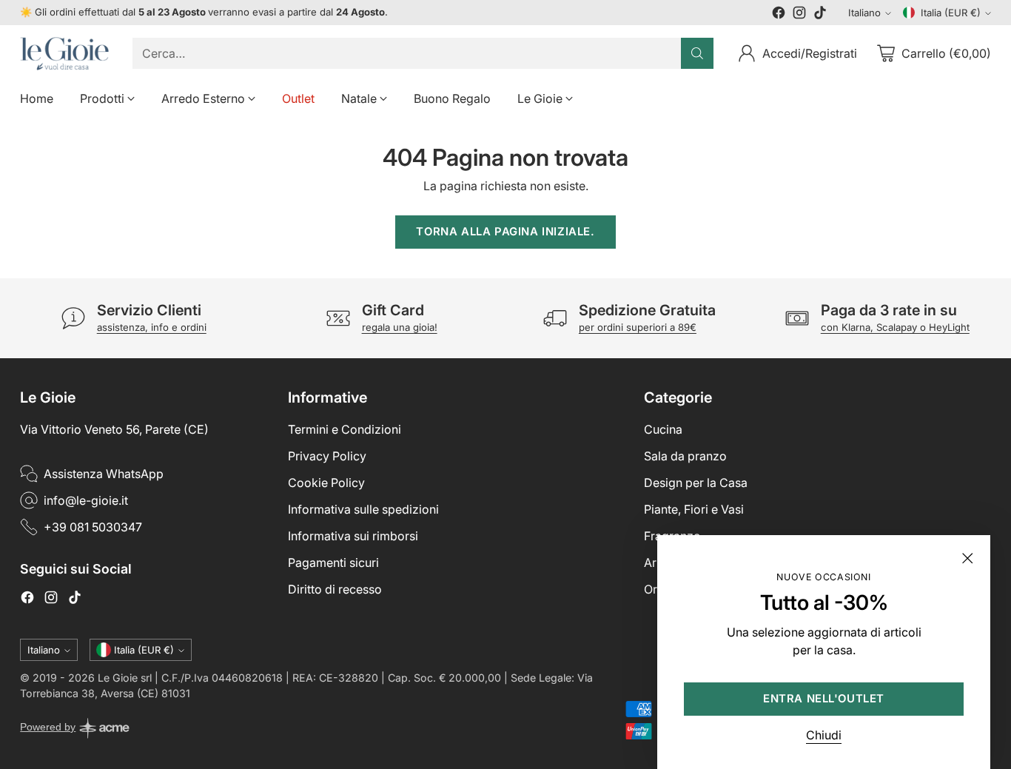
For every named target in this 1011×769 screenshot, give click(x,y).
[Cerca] (697, 53)
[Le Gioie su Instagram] (799, 14)
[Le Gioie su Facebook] (778, 14)
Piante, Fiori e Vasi (694, 509)
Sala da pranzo (685, 456)
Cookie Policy (326, 482)
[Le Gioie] (64, 53)
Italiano (864, 13)
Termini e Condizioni (344, 429)
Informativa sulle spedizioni (363, 509)
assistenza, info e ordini (151, 327)
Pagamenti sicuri (333, 562)
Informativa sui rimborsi (353, 535)
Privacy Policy (327, 456)
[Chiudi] (967, 558)
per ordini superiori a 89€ (637, 327)
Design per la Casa (696, 482)
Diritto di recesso (335, 589)
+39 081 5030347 (93, 527)
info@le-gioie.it (86, 500)
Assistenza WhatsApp (104, 473)
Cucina (663, 429)
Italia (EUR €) (951, 13)
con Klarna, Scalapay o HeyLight (895, 327)
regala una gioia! (399, 327)
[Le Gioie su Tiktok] (820, 14)
